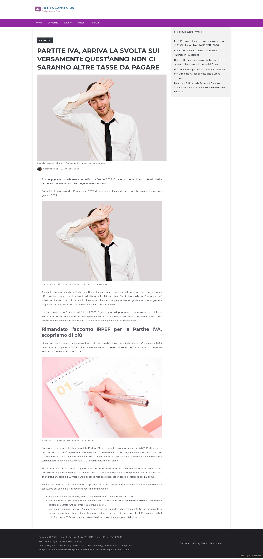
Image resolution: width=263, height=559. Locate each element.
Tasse (81, 22)
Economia (53, 22)
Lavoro (68, 22)
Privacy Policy (200, 543)
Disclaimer (185, 543)
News (39, 22)
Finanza (95, 22)
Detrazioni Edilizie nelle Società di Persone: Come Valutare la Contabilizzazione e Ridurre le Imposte (199, 87)
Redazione (215, 543)
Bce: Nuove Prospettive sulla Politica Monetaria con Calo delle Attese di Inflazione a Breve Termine (200, 73)
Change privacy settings (250, 556)
